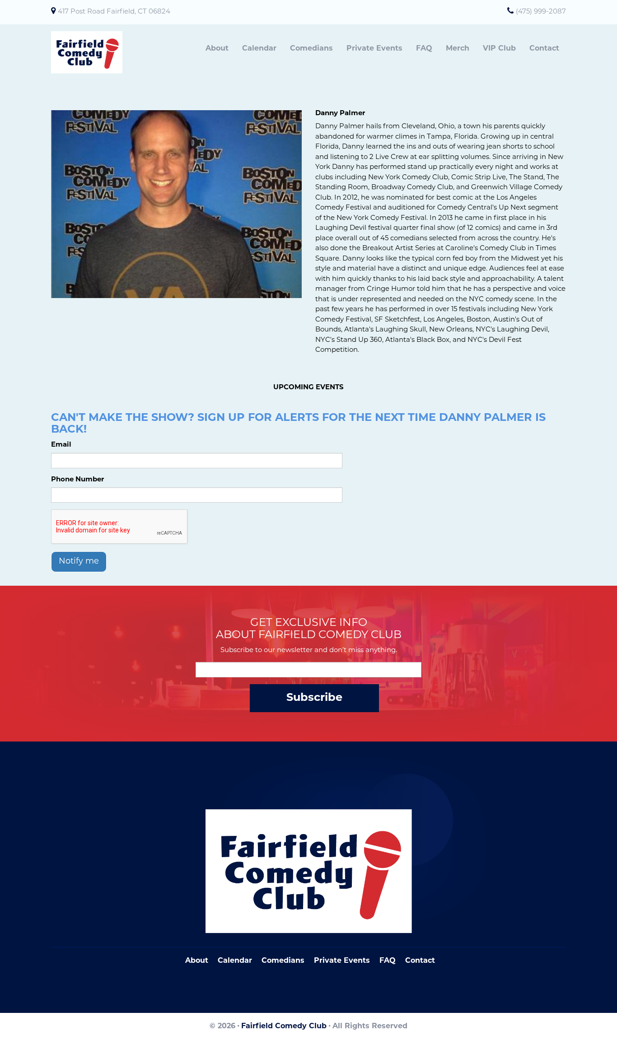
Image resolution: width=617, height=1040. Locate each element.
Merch (457, 48)
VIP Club (499, 48)
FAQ (424, 48)
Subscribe (314, 698)
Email (61, 445)
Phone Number (77, 479)
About (217, 48)
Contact (544, 48)
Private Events (374, 48)
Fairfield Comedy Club (284, 1026)
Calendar (259, 48)
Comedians (311, 48)
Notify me (79, 562)
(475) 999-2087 (541, 12)
